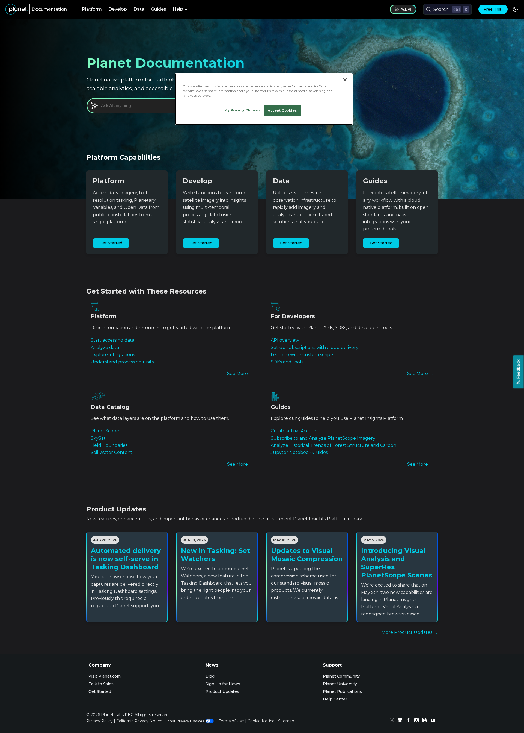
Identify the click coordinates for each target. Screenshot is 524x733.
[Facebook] (409, 721)
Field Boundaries (109, 445)
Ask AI (406, 9)
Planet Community (341, 676)
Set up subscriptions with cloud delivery (314, 347)
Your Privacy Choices (186, 721)
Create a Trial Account (295, 430)
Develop (117, 9)
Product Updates (222, 691)
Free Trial (493, 9)
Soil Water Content (111, 452)
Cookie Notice (261, 721)
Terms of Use (231, 721)
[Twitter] (393, 721)
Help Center (335, 699)
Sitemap (286, 721)
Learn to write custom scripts (302, 354)
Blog (210, 676)
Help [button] (178, 9)
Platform (92, 9)
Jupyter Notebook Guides (299, 452)
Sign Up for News (223, 683)
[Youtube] (434, 721)
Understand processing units (122, 362)
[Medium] (426, 721)
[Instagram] (417, 721)
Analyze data (105, 347)
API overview (285, 340)
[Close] (345, 80)
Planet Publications (342, 691)
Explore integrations (113, 354)
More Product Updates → (410, 632)
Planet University (340, 683)
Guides (158, 9)
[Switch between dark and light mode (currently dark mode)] (515, 9)
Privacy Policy (99, 721)
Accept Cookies (282, 110)
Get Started (111, 243)
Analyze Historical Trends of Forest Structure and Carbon (333, 445)
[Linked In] (401, 721)
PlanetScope (105, 430)
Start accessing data (112, 340)
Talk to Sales (101, 683)
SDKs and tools (287, 362)
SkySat (98, 438)
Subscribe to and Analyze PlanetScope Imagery (323, 438)
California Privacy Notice (139, 721)
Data (138, 9)
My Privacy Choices (242, 110)
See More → (240, 373)
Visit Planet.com (104, 676)
